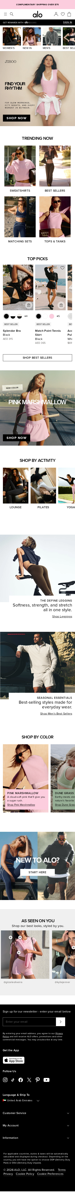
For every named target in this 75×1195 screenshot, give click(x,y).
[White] (45, 316)
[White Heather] (71, 316)
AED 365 (40, 342)
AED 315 (8, 338)
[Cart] (69, 14)
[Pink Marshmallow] (51, 316)
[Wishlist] (63, 14)
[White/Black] (12, 316)
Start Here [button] (37, 872)
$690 (71, 342)
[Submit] (60, 1021)
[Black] (6, 316)
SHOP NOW (17, 118)
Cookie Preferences (50, 1174)
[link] (33, 22)
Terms (62, 1170)
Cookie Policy (25, 1174)
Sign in (67, 22)
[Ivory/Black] (19, 316)
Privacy (8, 1174)
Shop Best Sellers (37, 358)
